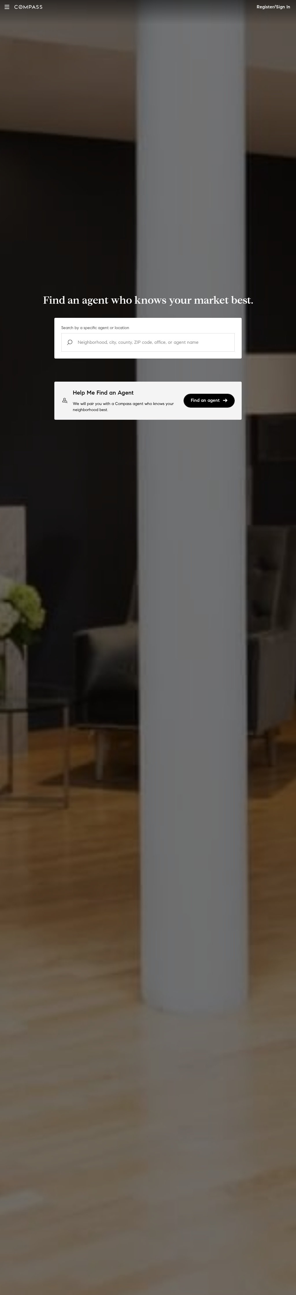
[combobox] (148, 342)
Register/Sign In (273, 7)
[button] (7, 7)
